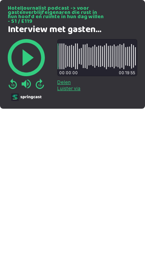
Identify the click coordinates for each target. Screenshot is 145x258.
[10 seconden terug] (13, 84)
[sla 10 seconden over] (40, 84)
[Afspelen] (26, 57)
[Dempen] (26, 84)
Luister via (68, 88)
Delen (64, 82)
